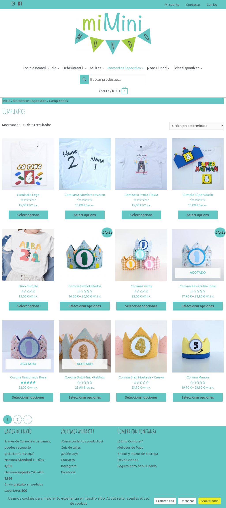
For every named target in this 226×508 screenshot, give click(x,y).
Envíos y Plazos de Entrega (137, 453)
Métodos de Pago (130, 447)
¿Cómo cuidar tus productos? (82, 441)
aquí (30, 453)
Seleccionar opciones (85, 306)
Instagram (68, 466)
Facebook (68, 472)
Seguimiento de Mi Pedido (137, 466)
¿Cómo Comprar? (130, 441)
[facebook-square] (20, 3)
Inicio (6, 101)
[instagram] (14, 3)
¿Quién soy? (69, 453)
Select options (28, 215)
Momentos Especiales (29, 101)
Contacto (68, 460)
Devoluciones (127, 460)
